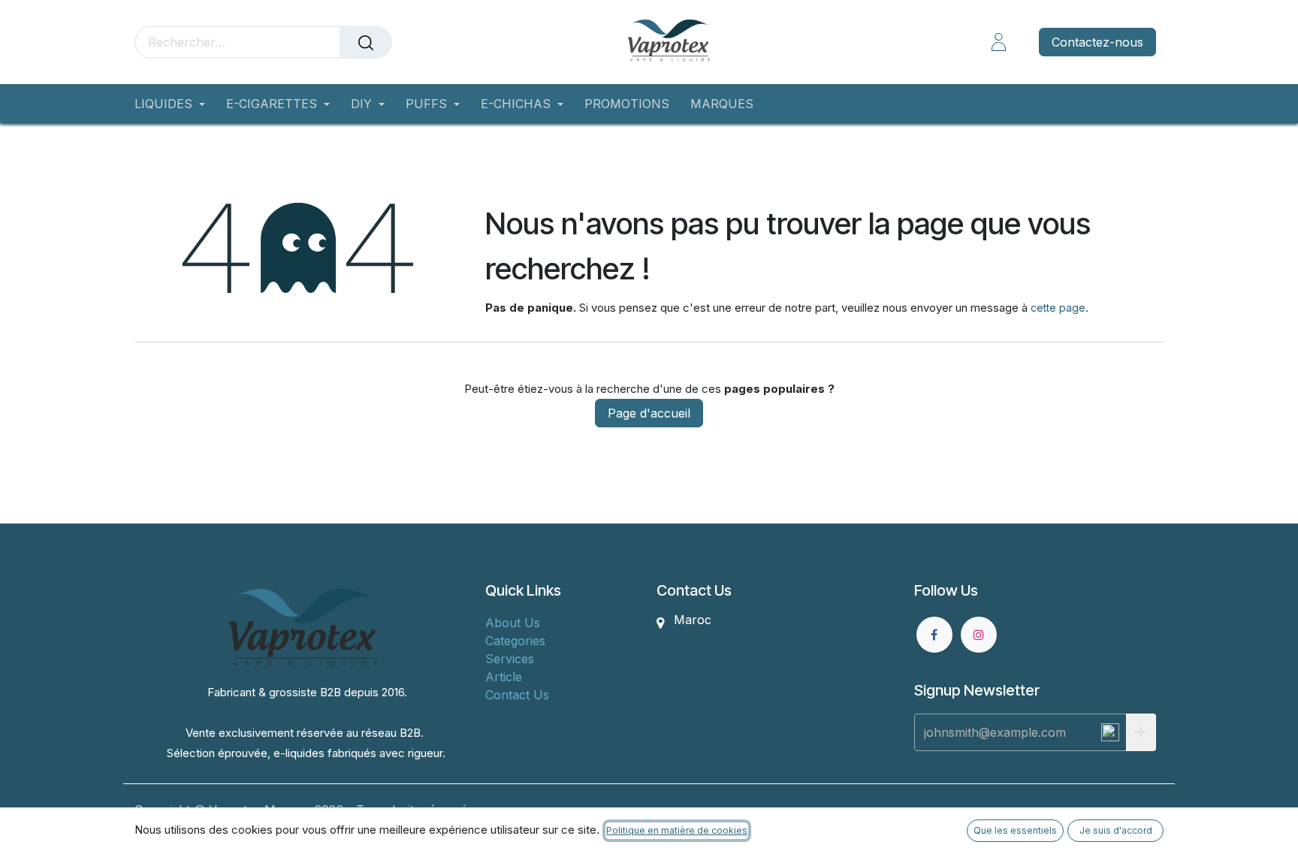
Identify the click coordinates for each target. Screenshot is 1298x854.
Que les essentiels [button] (1015, 830)
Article (503, 676)
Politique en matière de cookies (676, 830)
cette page (1058, 307)
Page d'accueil (649, 413)
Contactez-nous (1097, 42)
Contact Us (517, 694)
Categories (515, 640)
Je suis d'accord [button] (1115, 830)
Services (509, 658)
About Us (512, 622)
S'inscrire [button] (1141, 732)
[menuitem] (175, 104)
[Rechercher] (366, 42)
